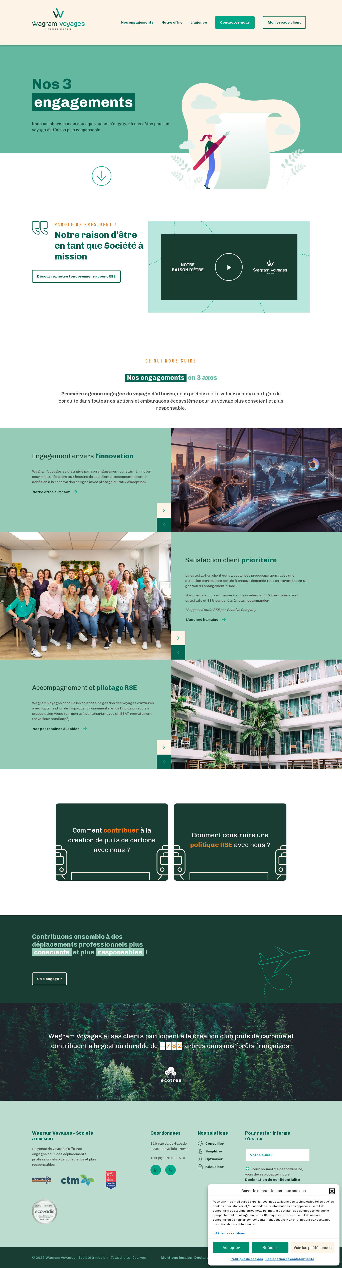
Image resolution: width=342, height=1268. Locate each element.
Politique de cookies (247, 1259)
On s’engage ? (49, 979)
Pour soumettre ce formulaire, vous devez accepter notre (274, 1174)
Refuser (270, 1247)
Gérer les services (230, 1233)
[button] (331, 1190)
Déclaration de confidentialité (289, 1259)
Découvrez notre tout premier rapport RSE (76, 276)
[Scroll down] (102, 176)
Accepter (231, 1247)
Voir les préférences (313, 1247)
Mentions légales (176, 1257)
